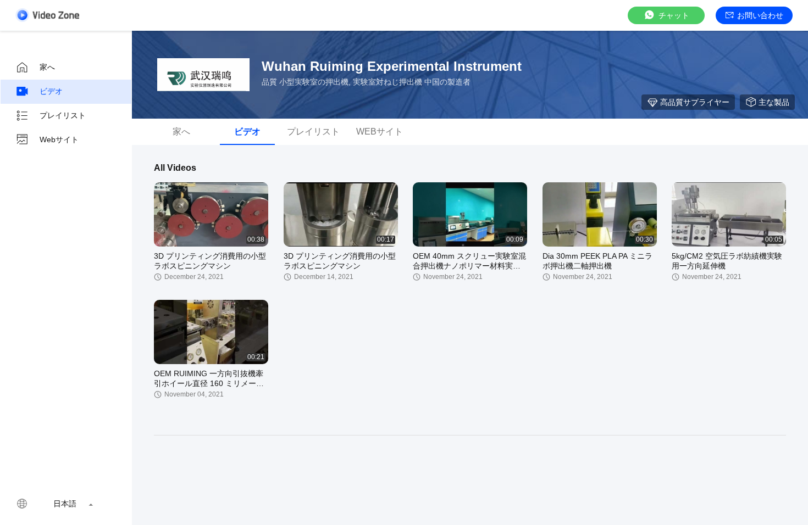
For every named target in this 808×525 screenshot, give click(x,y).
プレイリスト (63, 115)
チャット (673, 15)
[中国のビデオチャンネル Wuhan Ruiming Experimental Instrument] (47, 15)
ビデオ (51, 91)
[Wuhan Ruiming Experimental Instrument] (203, 74)
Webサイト (59, 139)
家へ (47, 67)
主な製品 (774, 102)
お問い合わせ (760, 15)
